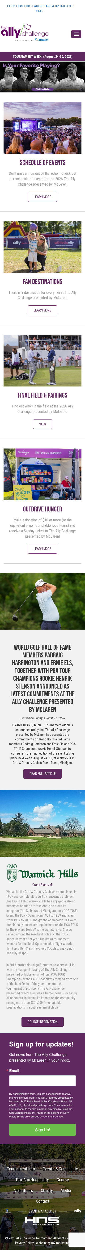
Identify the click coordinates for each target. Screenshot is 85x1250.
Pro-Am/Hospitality (32, 1179)
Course (63, 1179)
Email (14, 1070)
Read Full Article (43, 774)
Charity (47, 1190)
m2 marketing (60, 1243)
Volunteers (23, 1190)
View (42, 424)
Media (66, 1190)
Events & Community (60, 1168)
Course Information (43, 1022)
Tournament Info (21, 1168)
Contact (42, 1201)
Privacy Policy (24, 1243)
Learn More (42, 197)
